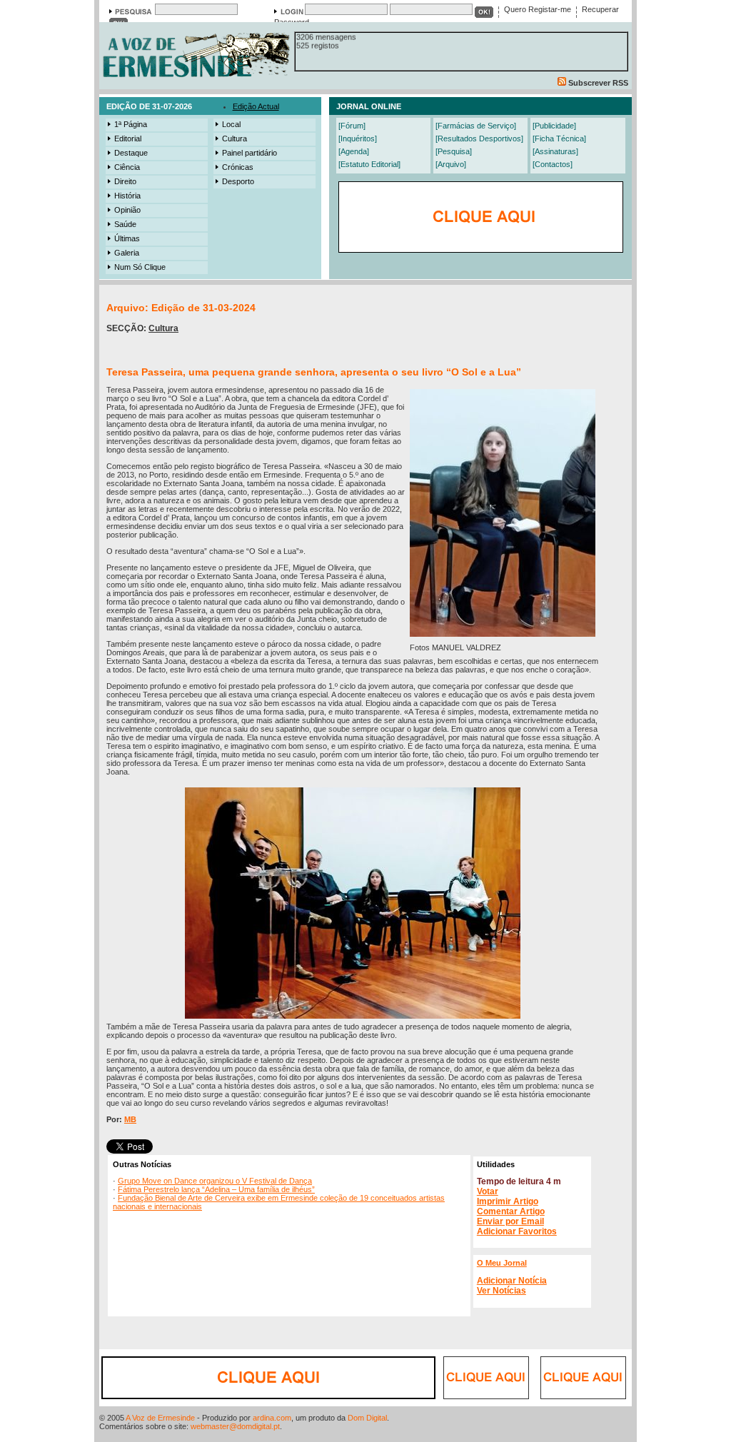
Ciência (127, 167)
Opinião (127, 210)
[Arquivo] (450, 164)
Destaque (131, 152)
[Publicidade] (554, 125)
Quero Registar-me (537, 9)
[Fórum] (352, 125)
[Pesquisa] (453, 151)
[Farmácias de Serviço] (475, 125)
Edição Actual (256, 106)
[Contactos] (553, 164)
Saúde (125, 224)
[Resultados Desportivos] (479, 138)
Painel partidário (249, 152)
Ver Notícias (501, 1291)
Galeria (126, 252)
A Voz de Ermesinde (160, 1417)
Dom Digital (367, 1417)
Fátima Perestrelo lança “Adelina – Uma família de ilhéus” (216, 1189)
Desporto (238, 181)
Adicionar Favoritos (517, 1231)
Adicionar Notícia (512, 1281)
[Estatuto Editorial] (369, 164)
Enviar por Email (510, 1221)
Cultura (234, 138)
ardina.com (272, 1417)
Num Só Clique (140, 267)
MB (130, 1119)
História (127, 195)
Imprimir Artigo (507, 1201)
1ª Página (130, 124)
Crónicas (237, 167)
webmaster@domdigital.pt (235, 1426)
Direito (125, 181)
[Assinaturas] (555, 151)
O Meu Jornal (502, 1263)
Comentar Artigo (511, 1211)
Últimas (127, 238)
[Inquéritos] (357, 138)
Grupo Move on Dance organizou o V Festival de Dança (215, 1180)
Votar (487, 1191)
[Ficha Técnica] (559, 138)
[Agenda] (353, 151)
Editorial (127, 138)
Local (231, 124)
